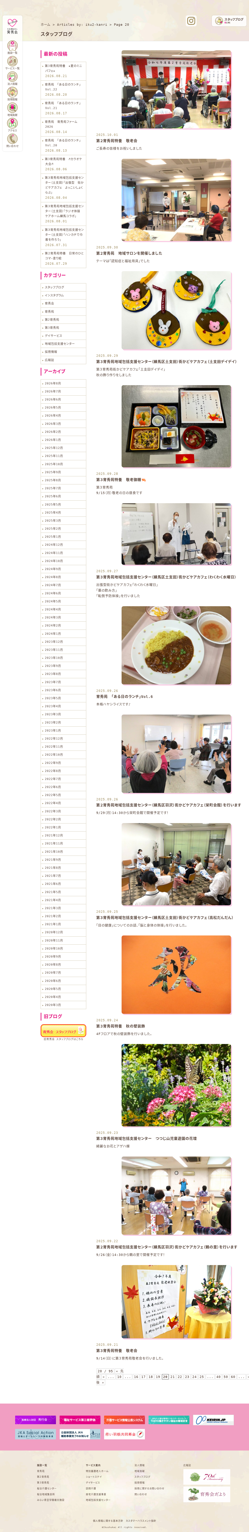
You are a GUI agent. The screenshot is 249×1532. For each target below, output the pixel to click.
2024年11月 (54, 553)
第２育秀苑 (43, 1476)
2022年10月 (54, 754)
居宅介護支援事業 (96, 1494)
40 (218, 1377)
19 (158, 1377)
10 (119, 1377)
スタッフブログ (54, 287)
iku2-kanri (96, 24)
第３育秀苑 (43, 1482)
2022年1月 (53, 827)
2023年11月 (54, 650)
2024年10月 (54, 561)
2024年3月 (53, 617)
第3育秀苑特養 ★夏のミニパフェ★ (63, 68)
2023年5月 (53, 698)
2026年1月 (53, 440)
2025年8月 (53, 480)
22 (180, 1377)
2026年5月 (53, 407)
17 (143, 1377)
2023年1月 (53, 730)
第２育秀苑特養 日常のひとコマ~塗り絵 (64, 256)
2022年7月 (53, 779)
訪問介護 (91, 1488)
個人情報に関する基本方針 (108, 1520)
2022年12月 (54, 738)
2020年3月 (53, 1005)
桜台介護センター (47, 1488)
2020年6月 (53, 981)
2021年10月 (54, 851)
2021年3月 (53, 908)
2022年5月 (53, 795)
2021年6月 (53, 884)
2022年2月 (53, 819)
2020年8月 (53, 964)
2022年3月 (53, 811)
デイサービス (53, 335)
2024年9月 (53, 569)
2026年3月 (53, 424)
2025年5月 (53, 504)
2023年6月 (53, 690)
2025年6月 (53, 496)
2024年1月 (53, 633)
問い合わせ (12, 146)
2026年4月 (53, 415)
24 (194, 1377)
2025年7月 (53, 488)
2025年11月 (54, 456)
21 (172, 1377)
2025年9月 (53, 472)
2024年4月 (53, 609)
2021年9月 (53, 859)
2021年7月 (53, 876)
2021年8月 (53, 868)
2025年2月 (53, 528)
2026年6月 (53, 399)
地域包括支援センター (60, 343)
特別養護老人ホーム (97, 1471)
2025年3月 (53, 520)
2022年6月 (53, 787)
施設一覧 (42, 1465)
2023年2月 (53, 722)
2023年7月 (53, 682)
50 (226, 1377)
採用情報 (51, 352)
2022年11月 (54, 746)
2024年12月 (54, 544)
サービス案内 (93, 1465)
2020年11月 (54, 940)
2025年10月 (54, 464)
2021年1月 (53, 924)
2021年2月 (53, 916)
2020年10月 (54, 948)
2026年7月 (53, 391)
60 (233, 1377)
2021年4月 (53, 900)
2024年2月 (53, 625)
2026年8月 (53, 383)
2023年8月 (53, 674)
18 (151, 1377)
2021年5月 (53, 892)
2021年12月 (54, 835)
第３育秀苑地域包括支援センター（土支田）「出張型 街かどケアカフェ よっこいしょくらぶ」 (64, 185)
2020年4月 (53, 997)
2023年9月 (53, 666)
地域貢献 (12, 114)
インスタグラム (54, 295)
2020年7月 (53, 972)
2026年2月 (53, 432)
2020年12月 (54, 932)
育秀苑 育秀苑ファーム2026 (61, 124)
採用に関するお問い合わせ (149, 1488)
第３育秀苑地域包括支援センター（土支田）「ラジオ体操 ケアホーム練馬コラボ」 (64, 211)
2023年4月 (53, 706)
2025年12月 (54, 448)
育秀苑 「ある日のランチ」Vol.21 (63, 105)
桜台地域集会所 (46, 1494)
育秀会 (49, 303)
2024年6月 (53, 593)
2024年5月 (53, 601)
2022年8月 (53, 771)
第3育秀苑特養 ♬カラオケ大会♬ (63, 161)
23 (187, 1377)
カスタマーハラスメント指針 (141, 1520)
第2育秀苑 (52, 319)
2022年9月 (53, 763)
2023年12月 (54, 641)
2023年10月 (54, 658)
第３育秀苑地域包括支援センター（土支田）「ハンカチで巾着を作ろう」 (64, 234)
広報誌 (49, 360)
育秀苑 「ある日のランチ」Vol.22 (63, 87)
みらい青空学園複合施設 (51, 1500)
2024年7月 (53, 585)
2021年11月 (54, 843)
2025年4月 (53, 512)
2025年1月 (53, 536)
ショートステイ (94, 1476)
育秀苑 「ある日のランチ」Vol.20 (63, 143)
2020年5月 (53, 989)
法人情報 (12, 83)
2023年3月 (53, 714)
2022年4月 (53, 803)
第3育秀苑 (52, 327)
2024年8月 (53, 577)
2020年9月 (53, 956)
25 (202, 1377)
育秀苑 (49, 311)
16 (136, 1377)
